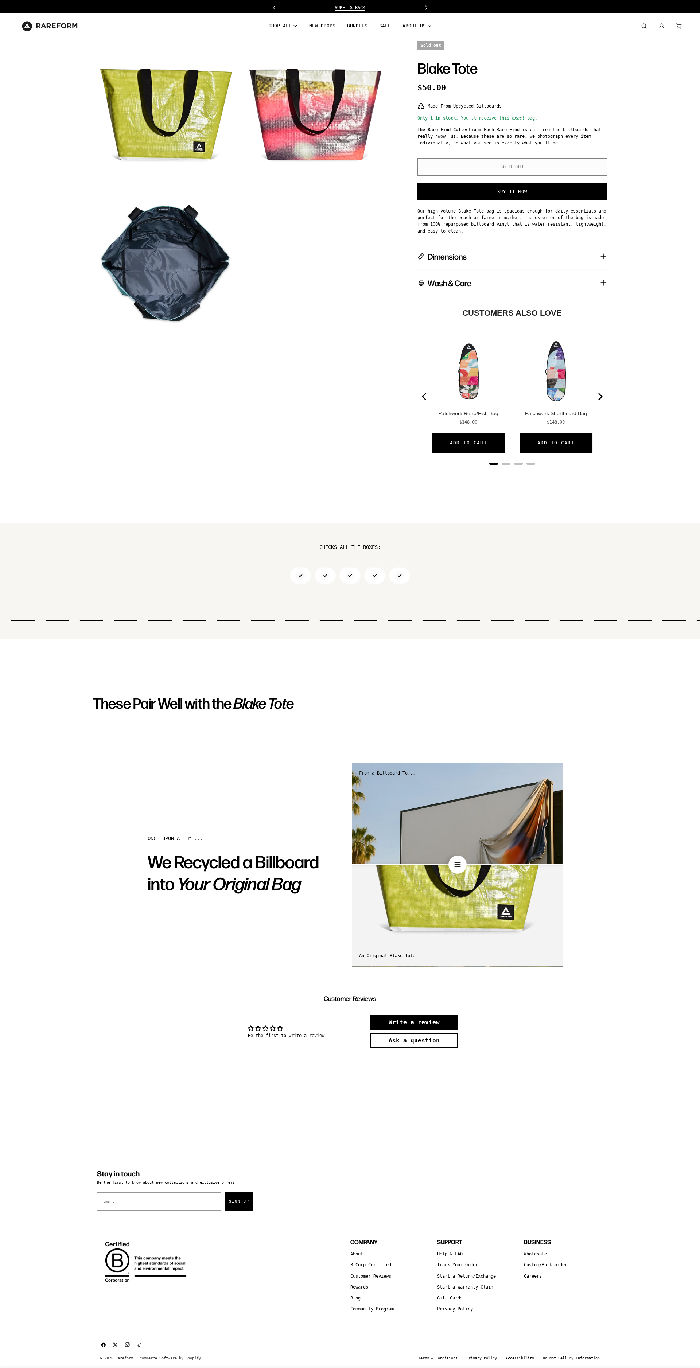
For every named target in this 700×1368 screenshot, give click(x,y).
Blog (355, 1298)
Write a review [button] (414, 1022)
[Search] (644, 26)
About (356, 1253)
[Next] (599, 396)
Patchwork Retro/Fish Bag (468, 413)
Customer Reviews (370, 1276)
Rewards (359, 1287)
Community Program (372, 1309)
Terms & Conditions (438, 1358)
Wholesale (535, 1253)
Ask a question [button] (414, 1040)
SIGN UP (239, 1201)
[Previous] (424, 396)
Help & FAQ (450, 1253)
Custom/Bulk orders (547, 1264)
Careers (533, 1276)
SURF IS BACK (350, 7)
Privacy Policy (455, 1309)
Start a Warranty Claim (465, 1287)
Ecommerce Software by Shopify (169, 1358)
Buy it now (512, 191)
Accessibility (520, 1358)
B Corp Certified (370, 1264)
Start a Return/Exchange (466, 1276)
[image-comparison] (457, 865)
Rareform (124, 1358)
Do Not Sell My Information (571, 1358)
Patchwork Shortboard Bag (556, 413)
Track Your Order (457, 1264)
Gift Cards (450, 1298)
